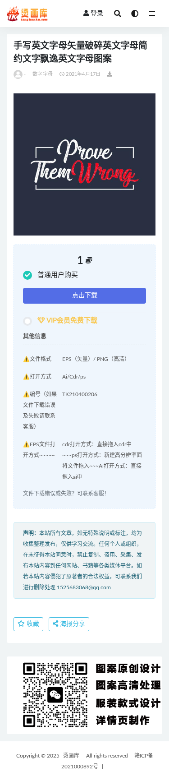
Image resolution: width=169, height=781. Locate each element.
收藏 (32, 624)
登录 (97, 13)
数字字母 (42, 74)
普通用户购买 (57, 275)
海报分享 (71, 624)
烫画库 (71, 755)
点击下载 (84, 295)
